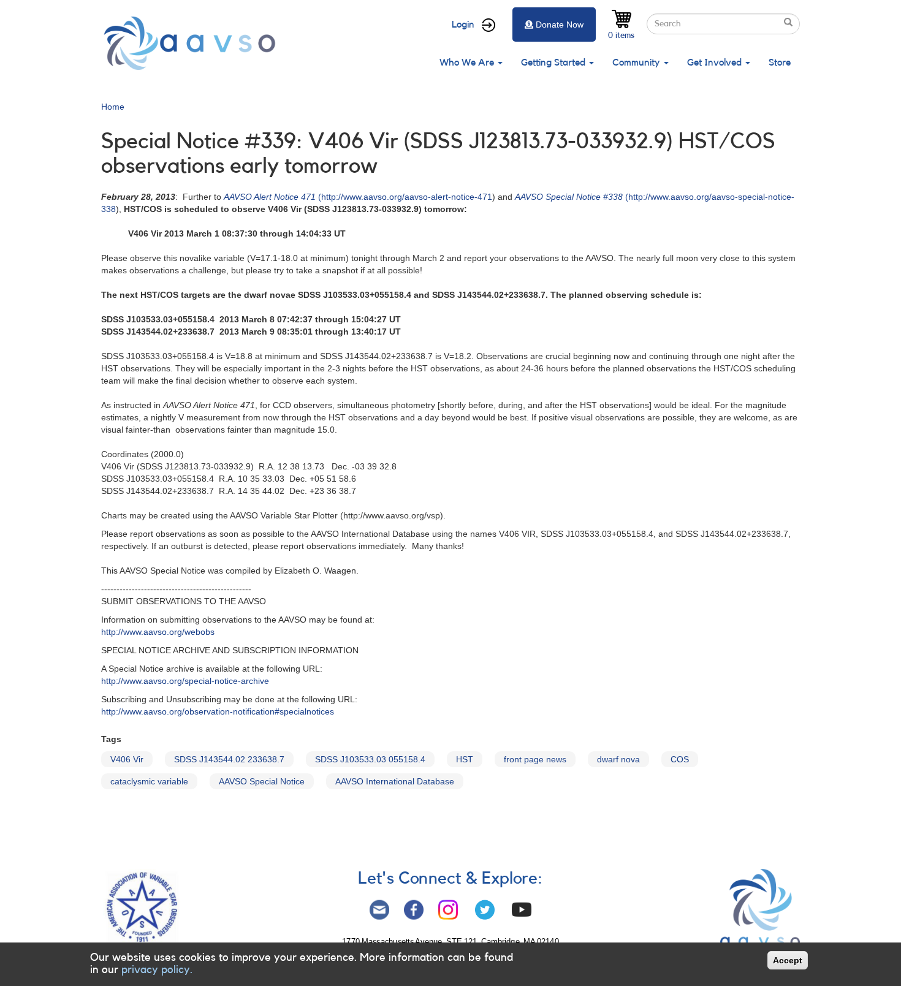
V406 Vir (126, 759)
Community (637, 62)
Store (780, 62)
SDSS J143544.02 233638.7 (229, 759)
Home (112, 107)
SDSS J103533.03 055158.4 (370, 759)
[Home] (193, 43)
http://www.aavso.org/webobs (158, 632)
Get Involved (715, 62)
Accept (787, 960)
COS (680, 759)
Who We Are (467, 62)
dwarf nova (618, 759)
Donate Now (560, 24)
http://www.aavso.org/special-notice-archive (185, 681)
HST (464, 759)
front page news (535, 759)
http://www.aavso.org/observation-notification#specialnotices (217, 711)
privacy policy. (156, 969)
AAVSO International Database (394, 781)
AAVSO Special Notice (262, 781)
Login (463, 24)
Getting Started (554, 62)
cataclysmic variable (149, 781)
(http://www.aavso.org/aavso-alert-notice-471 (358, 197)
